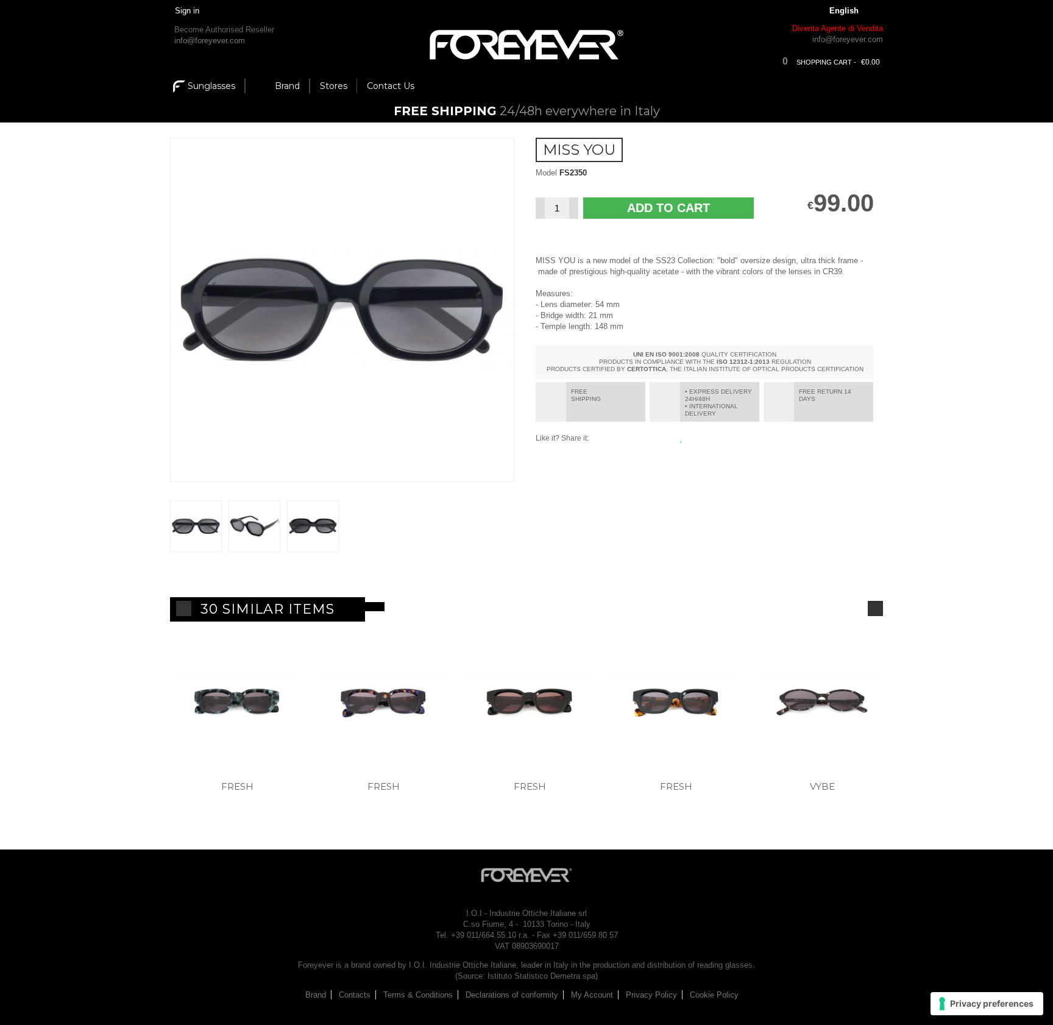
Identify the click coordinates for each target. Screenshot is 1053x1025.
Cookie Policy (714, 994)
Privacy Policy (651, 994)
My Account (592, 994)
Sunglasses (211, 85)
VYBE (822, 786)
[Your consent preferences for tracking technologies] (987, 1003)
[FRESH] (237, 706)
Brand (287, 85)
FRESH (237, 786)
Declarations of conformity (512, 994)
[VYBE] (822, 706)
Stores (333, 85)
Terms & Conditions (418, 994)
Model (546, 172)
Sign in (187, 10)
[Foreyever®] (526, 44)
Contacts (354, 994)
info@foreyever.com (209, 40)
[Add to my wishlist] (682, 438)
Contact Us (390, 85)
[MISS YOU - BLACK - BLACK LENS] (196, 526)
